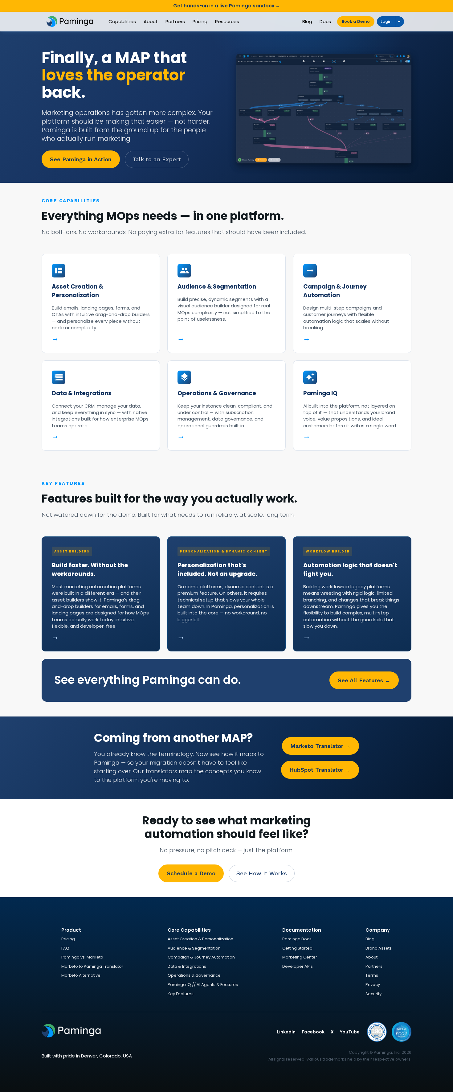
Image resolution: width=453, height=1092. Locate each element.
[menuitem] (122, 21)
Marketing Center (299, 957)
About (371, 957)
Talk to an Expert (157, 159)
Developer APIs (297, 966)
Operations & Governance (194, 975)
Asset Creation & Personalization (200, 939)
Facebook (313, 1032)
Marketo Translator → (320, 746)
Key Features (181, 994)
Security (373, 994)
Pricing (68, 939)
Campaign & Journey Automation (201, 957)
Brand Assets (378, 948)
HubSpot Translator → (320, 769)
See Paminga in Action (81, 159)
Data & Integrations (187, 966)
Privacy (372, 984)
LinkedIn (286, 1032)
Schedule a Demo (191, 873)
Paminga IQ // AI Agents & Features (203, 984)
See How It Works (261, 873)
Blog (369, 939)
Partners (373, 966)
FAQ (65, 948)
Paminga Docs (297, 939)
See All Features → (364, 680)
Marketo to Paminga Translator (92, 966)
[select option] (399, 21)
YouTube (350, 1032)
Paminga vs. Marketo (82, 957)
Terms (371, 975)
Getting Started (297, 948)
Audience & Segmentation (194, 948)
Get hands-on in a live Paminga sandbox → (226, 5)
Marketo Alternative (80, 975)
